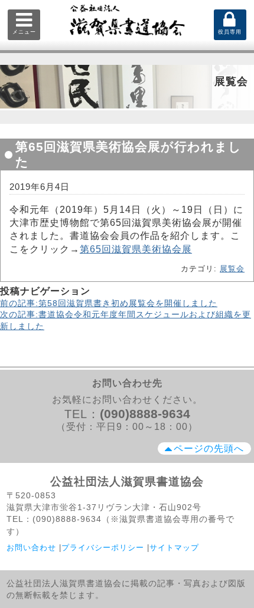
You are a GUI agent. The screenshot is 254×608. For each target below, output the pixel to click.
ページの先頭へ (209, 448)
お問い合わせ (31, 547)
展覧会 (232, 268)
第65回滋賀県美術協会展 (136, 249)
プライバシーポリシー (102, 547)
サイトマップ (174, 547)
